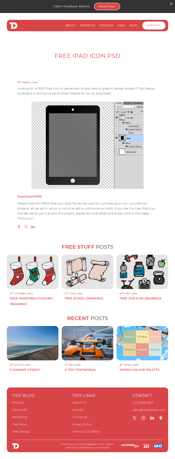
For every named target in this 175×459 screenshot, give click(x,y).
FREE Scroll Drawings (84, 298)
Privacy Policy (82, 424)
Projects (87, 25)
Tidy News (19, 424)
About (70, 25)
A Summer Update (25, 369)
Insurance (79, 417)
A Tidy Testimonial (80, 369)
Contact (154, 25)
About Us (79, 402)
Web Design (21, 431)
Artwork (18, 402)
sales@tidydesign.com (149, 410)
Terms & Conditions (86, 431)
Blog (134, 25)
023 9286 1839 (143, 402)
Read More (107, 6)
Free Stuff (19, 410)
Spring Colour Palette (140, 369)
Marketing (19, 417)
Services (106, 25)
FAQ (121, 25)
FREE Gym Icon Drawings (140, 298)
